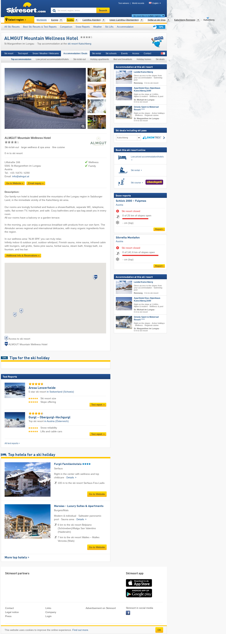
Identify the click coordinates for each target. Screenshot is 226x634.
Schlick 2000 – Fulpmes (131, 201)
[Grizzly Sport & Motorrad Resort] (124, 112)
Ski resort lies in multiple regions (147, 16)
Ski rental (96, 53)
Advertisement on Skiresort (101, 608)
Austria (119, 205)
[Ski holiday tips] (158, 27)
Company (50, 612)
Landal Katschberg (143, 72)
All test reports (11, 443)
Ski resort (8, 53)
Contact (147, 53)
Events (124, 53)
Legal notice (12, 612)
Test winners (123, 3)
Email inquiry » (35, 183)
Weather (97, 26)
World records (138, 3)
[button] (95, 277)
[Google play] (139, 596)
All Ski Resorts (12, 26)
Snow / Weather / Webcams (45, 53)
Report (158, 229)
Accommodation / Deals (75, 53)
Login (48, 616)
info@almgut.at (20, 176)
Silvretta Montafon (128, 237)
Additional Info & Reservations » (22, 255)
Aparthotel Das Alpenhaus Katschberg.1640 (147, 89)
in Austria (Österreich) (56, 421)
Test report (23, 53)
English (155, 3)
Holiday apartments (99, 59)
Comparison (66, 26)
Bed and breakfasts (123, 59)
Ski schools (111, 53)
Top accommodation (21, 59)
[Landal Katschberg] (124, 77)
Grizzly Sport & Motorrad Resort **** (146, 108)
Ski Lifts (109, 26)
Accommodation (125, 26)
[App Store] (139, 587)
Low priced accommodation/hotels (52, 59)
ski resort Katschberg (79, 43)
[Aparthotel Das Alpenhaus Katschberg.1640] (124, 93)
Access (135, 53)
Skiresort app (135, 573)
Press (8, 616)
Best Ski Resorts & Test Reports (40, 26)
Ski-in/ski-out (79, 59)
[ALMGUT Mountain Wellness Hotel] (45, 99)
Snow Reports (83, 26)
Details (70, 477)
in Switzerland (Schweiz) (60, 391)
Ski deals (160, 59)
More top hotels (16, 557)
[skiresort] (24, 8)
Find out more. (80, 630)
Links (48, 608)
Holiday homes (144, 59)
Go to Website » (14, 183)
